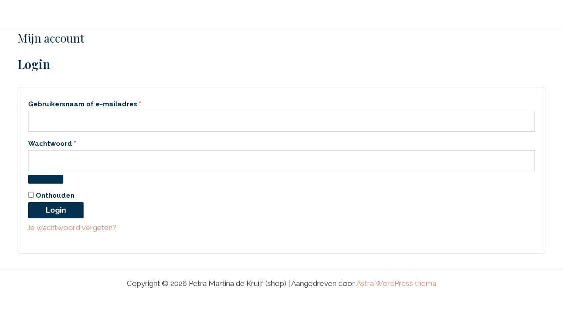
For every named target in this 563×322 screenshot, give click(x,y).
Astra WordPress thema (396, 283)
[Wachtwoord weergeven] (45, 179)
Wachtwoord (63, 142)
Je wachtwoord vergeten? (72, 227)
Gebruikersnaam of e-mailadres (96, 103)
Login (56, 210)
